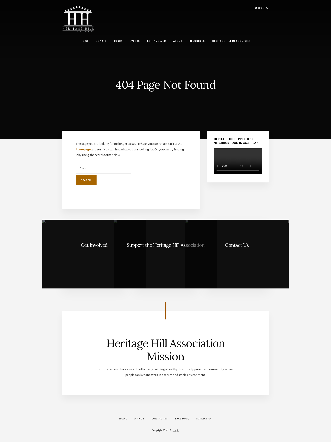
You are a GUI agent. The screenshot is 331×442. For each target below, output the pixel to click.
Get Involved (94, 245)
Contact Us (237, 245)
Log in (176, 430)
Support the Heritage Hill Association (165, 245)
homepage (83, 149)
